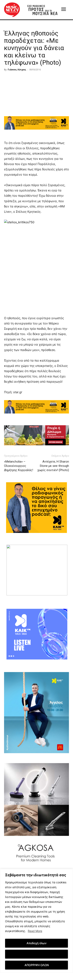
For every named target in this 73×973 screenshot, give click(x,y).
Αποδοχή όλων (36, 943)
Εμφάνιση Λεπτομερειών (36, 954)
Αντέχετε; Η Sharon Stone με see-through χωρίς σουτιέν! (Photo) (53, 466)
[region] (36, 921)
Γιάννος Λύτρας (17, 69)
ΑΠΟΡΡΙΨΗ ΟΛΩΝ (37, 965)
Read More (35, 931)
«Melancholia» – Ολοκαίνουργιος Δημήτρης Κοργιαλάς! (18, 466)
